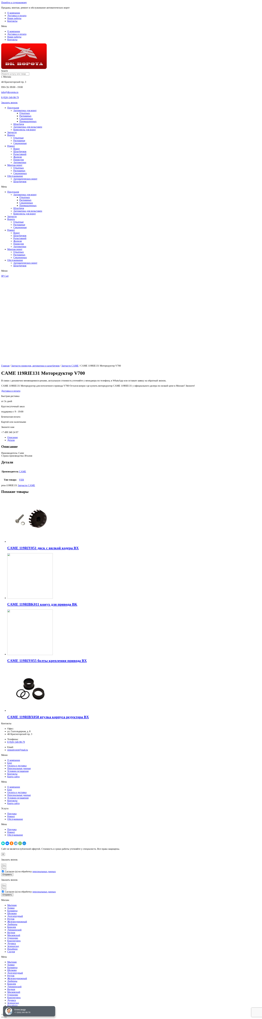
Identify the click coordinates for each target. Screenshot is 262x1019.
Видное (11, 932)
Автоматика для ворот (25, 110)
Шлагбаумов (19, 151)
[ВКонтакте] (7, 843)
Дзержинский (14, 930)
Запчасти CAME (70, 365)
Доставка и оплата (16, 15)
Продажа (12, 813)
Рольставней (19, 154)
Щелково (12, 913)
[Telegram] (16, 843)
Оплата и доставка (17, 765)
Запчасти (12, 132)
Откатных (24, 113)
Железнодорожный (17, 921)
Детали (11, 440)
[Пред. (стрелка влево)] (2, 1017)
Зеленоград (13, 946)
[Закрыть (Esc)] (2, 1014)
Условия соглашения (18, 771)
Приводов (18, 159)
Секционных (26, 118)
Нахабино (12, 949)
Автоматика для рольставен (27, 127)
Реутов (10, 919)
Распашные (19, 140)
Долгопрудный (15, 916)
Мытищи (12, 905)
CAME (22, 471)
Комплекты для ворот (24, 129)
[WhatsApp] (20, 843)
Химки (11, 908)
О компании (13, 13)
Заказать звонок (9, 102)
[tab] (134, 437)
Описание (12, 437)
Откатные (18, 138)
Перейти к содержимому (14, 2)
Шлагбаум (18, 124)
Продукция (13, 107)
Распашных (25, 116)
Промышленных (28, 121)
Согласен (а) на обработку (30, 871)
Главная (5, 365)
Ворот (16, 148)
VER (21, 479)
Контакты (12, 21)
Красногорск (14, 940)
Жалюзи (17, 157)
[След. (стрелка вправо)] (5, 1017)
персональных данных (44, 871)
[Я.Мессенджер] (3, 843)
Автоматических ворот (25, 179)
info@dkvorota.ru (9, 92)
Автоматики (19, 162)
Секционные (20, 143)
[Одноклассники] (11, 843)
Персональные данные (19, 768)
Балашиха (12, 910)
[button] (131, 26)
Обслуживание (15, 176)
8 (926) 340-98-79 (10, 97)
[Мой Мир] (24, 843)
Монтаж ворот (14, 165)
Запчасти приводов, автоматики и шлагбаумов (35, 365)
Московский (13, 935)
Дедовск (11, 943)
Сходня (11, 951)
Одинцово (12, 938)
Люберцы (12, 924)
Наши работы (14, 18)
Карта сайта (13, 776)
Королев (11, 927)
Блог (9, 763)
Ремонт (11, 146)
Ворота (11, 135)
